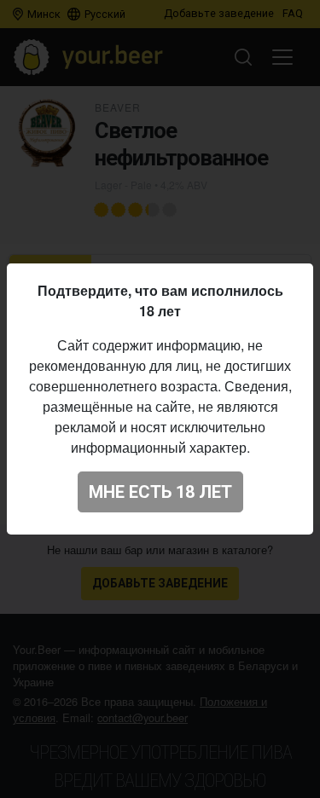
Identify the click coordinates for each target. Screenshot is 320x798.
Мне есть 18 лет (160, 492)
